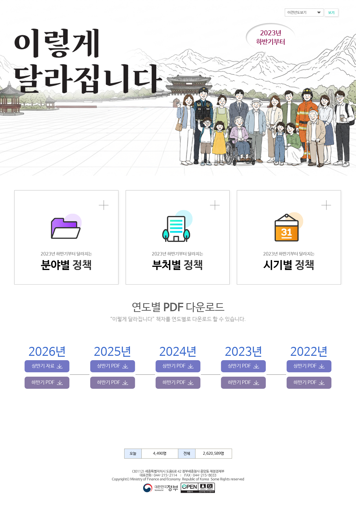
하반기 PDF (42, 382)
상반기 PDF (108, 366)
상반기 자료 (43, 366)
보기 (331, 13)
